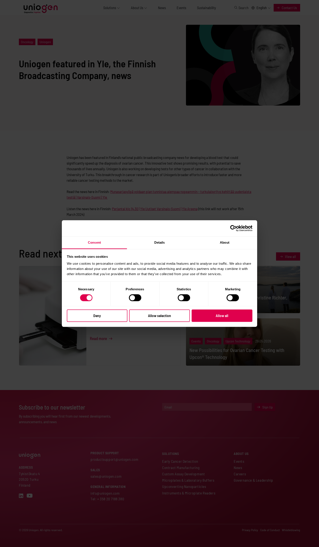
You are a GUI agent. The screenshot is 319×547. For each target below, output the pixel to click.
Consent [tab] (94, 242)
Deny (97, 315)
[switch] (135, 297)
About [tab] (224, 242)
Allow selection (159, 315)
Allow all (222, 315)
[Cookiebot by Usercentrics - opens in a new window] (233, 228)
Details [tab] (159, 242)
